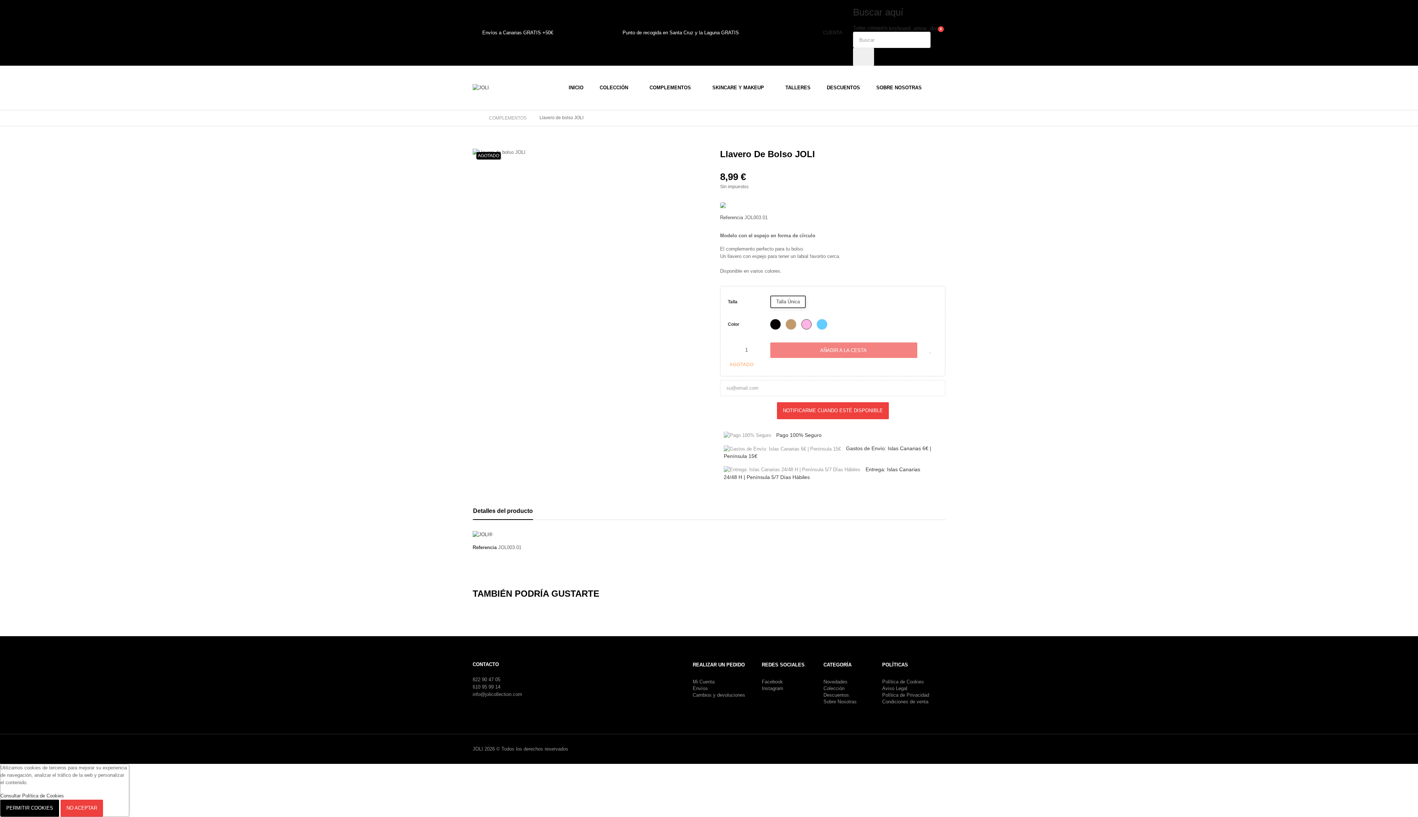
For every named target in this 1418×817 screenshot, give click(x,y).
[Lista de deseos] (930, 350)
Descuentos (836, 695)
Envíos (700, 688)
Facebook (772, 682)
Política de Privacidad (905, 695)
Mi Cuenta (704, 682)
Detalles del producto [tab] (503, 511)
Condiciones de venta (905, 701)
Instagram (772, 688)
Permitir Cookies (29, 808)
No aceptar (81, 808)
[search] (863, 57)
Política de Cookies (903, 682)
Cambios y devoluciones (719, 695)
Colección (834, 688)
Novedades (835, 682)
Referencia (731, 217)
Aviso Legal (894, 688)
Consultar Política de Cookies (32, 796)
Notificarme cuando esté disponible (833, 410)
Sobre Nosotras (840, 701)
